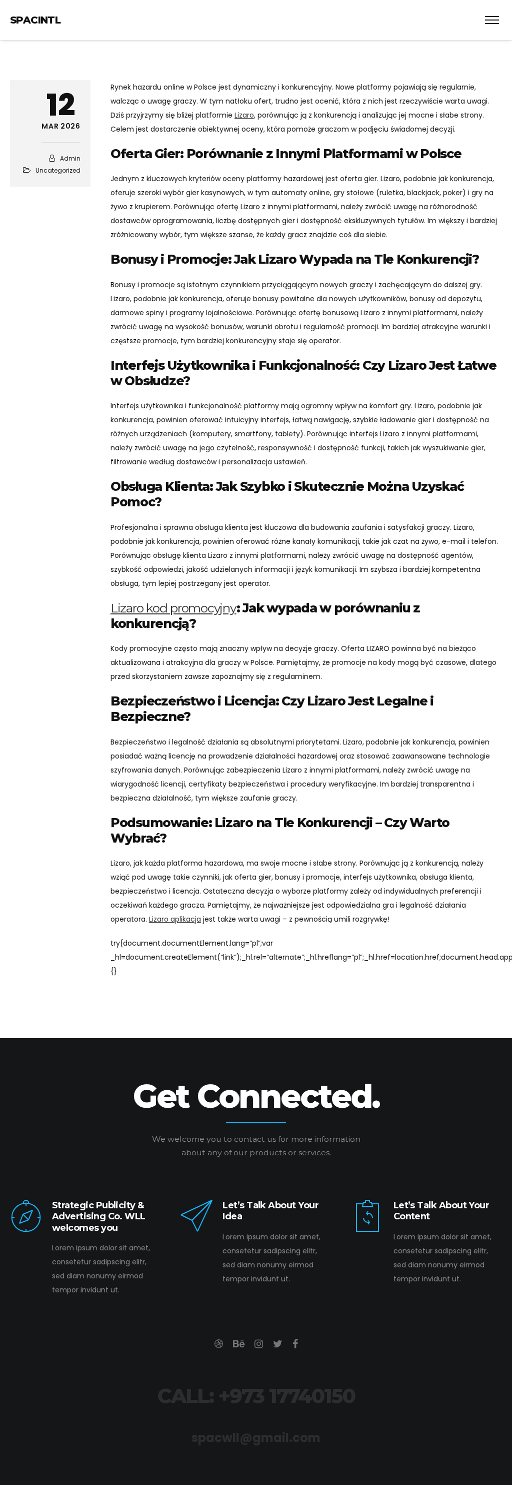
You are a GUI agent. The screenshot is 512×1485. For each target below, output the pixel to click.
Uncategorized (58, 170)
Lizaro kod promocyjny (173, 607)
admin (70, 158)
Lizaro (244, 115)
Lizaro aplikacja (175, 919)
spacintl (35, 20)
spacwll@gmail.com (256, 1437)
